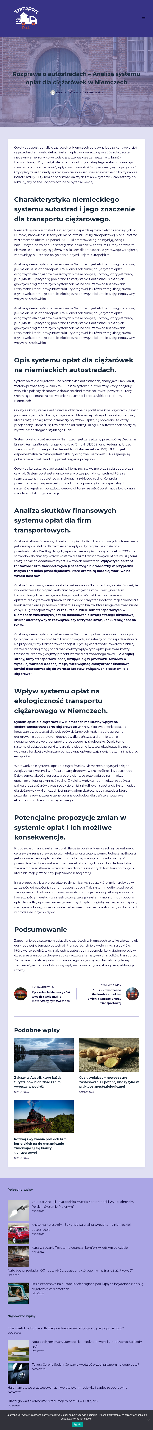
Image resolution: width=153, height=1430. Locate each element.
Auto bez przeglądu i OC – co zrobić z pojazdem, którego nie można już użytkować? (70, 1270)
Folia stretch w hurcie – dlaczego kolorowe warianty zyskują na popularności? (66, 1328)
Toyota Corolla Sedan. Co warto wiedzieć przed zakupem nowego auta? (85, 1364)
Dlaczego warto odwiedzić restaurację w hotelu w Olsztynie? (53, 1401)
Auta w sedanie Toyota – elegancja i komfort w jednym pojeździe (80, 1247)
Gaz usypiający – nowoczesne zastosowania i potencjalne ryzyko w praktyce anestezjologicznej (109, 1082)
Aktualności (94, 92)
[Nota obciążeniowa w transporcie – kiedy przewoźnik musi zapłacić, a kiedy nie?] (18, 1350)
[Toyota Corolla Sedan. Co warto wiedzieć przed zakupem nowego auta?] (18, 1373)
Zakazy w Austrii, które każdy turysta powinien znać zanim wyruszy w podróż (38, 1082)
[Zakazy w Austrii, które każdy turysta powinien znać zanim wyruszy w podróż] (44, 1055)
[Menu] (143, 18)
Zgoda (77, 1424)
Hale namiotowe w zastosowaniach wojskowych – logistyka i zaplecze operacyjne (67, 1387)
